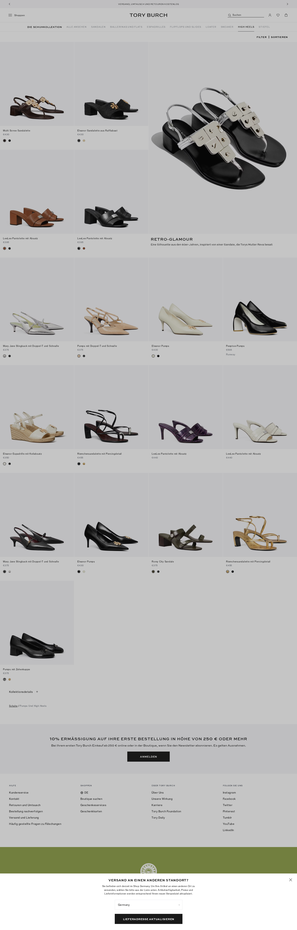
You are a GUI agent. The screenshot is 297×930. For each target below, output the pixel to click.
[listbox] (148, 905)
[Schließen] (290, 879)
